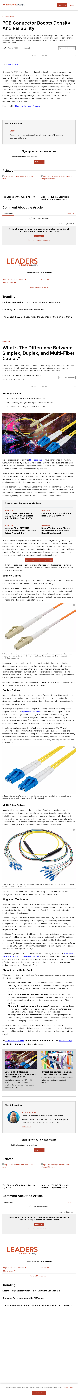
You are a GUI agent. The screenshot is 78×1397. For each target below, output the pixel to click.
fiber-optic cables (36, 460)
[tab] (8, 213)
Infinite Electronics (33, 375)
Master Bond (8, 282)
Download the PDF (14, 1040)
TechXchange (65, 1040)
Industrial (6, 341)
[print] (75, 56)
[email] (46, 56)
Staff (4, 48)
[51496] (57, 1060)
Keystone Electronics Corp (13, 279)
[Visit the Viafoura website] (70, 224)
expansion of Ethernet (30, 712)
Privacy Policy (68, 1387)
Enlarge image (12, 64)
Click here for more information (28, 106)
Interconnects (8, 16)
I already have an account (39, 240)
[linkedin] (35, 56)
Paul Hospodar (8, 375)
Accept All (39, 1393)
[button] (3, 5)
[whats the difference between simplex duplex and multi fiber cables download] (21, 1060)
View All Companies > (39, 287)
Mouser (43, 279)
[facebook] (32, 56)
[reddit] (43, 56)
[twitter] (39, 56)
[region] (39, 219)
